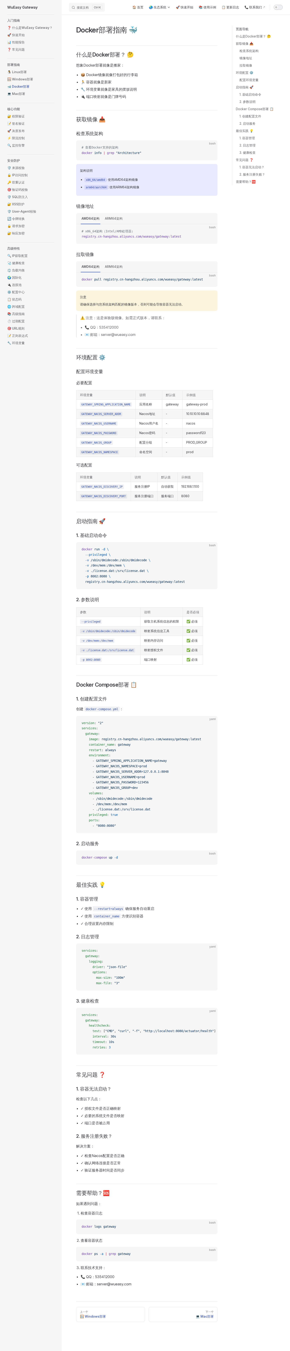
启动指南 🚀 (244, 87)
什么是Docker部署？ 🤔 (253, 36)
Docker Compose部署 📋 (254, 109)
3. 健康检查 (247, 152)
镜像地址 (245, 58)
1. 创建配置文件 (250, 116)
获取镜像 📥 (244, 43)
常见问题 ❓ (244, 160)
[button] (30, 20)
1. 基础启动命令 (250, 94)
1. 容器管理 (247, 138)
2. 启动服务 (247, 123)
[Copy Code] (210, 147)
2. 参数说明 (247, 102)
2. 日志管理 (247, 145)
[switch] (278, 7)
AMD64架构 (90, 218)
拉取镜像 (245, 65)
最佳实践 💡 (244, 131)
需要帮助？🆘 (246, 182)
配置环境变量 (249, 80)
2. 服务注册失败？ (252, 174)
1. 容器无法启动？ (251, 167)
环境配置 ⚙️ (244, 73)
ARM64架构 (114, 218)
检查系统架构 (249, 51)
